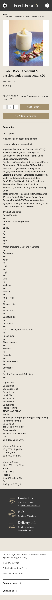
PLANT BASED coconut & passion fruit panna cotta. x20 (24, 16)
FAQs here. (32, 516)
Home (5, 14)
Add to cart (35, 107)
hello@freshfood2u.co (30, 505)
